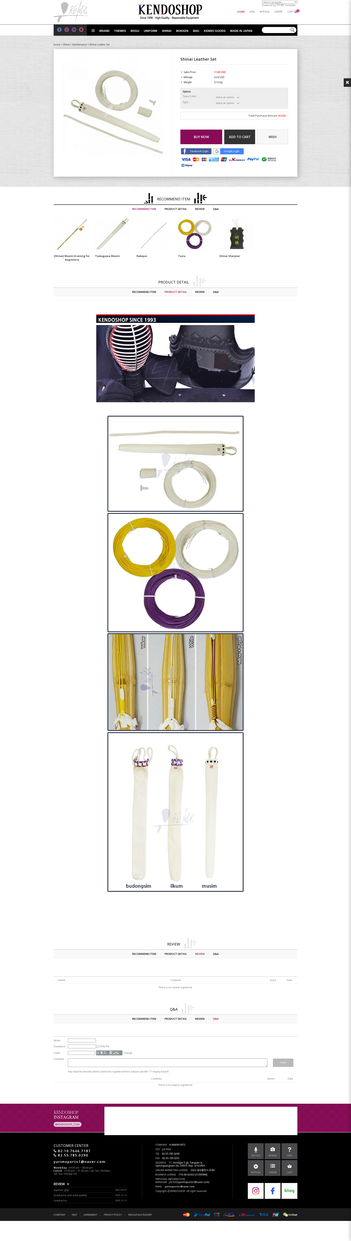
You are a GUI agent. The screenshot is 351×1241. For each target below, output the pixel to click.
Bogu (135, 30)
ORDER (278, 11)
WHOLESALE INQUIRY (140, 1214)
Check (283, 1062)
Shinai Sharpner (229, 256)
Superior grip (61, 1190)
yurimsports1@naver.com (180, 1186)
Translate (290, 5)
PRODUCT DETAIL (176, 209)
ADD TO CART (240, 137)
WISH (273, 137)
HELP (74, 1214)
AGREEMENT (90, 1214)
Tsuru (181, 256)
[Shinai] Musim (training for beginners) (72, 257)
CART (290, 11)
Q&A (216, 209)
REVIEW (200, 209)
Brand (104, 30)
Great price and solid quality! (70, 1195)
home (57, 44)
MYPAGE (264, 11)
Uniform (150, 30)
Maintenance (79, 44)
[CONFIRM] (201, 1174)
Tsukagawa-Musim (107, 256)
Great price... (61, 1200)
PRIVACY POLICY (113, 1214)
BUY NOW (201, 137)
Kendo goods (214, 30)
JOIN (252, 11)
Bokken (182, 30)
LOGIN (241, 11)
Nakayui (141, 256)
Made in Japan (241, 30)
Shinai (166, 30)
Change (128, 1053)
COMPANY (59, 1214)
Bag (196, 30)
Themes (120, 30)
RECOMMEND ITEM (144, 209)
